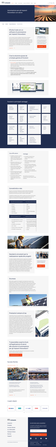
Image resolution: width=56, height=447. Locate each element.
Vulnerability (37, 443)
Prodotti (16, 3)
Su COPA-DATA (11, 429)
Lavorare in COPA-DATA (26, 3)
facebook (41, 438)
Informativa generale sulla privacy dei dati (35, 444)
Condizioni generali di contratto (34, 442)
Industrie (12, 3)
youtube (46, 438)
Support (35, 3)
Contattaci (40, 265)
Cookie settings (45, 444)
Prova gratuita (40, 46)
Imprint (41, 442)
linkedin (30, 438)
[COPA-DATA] (6, 2)
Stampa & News (11, 431)
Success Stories (20, 3)
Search (53, 3)
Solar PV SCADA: (13, 62)
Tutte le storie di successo (11, 365)
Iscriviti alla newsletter (35, 434)
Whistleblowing (32, 443)
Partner (32, 3)
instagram (36, 438)
